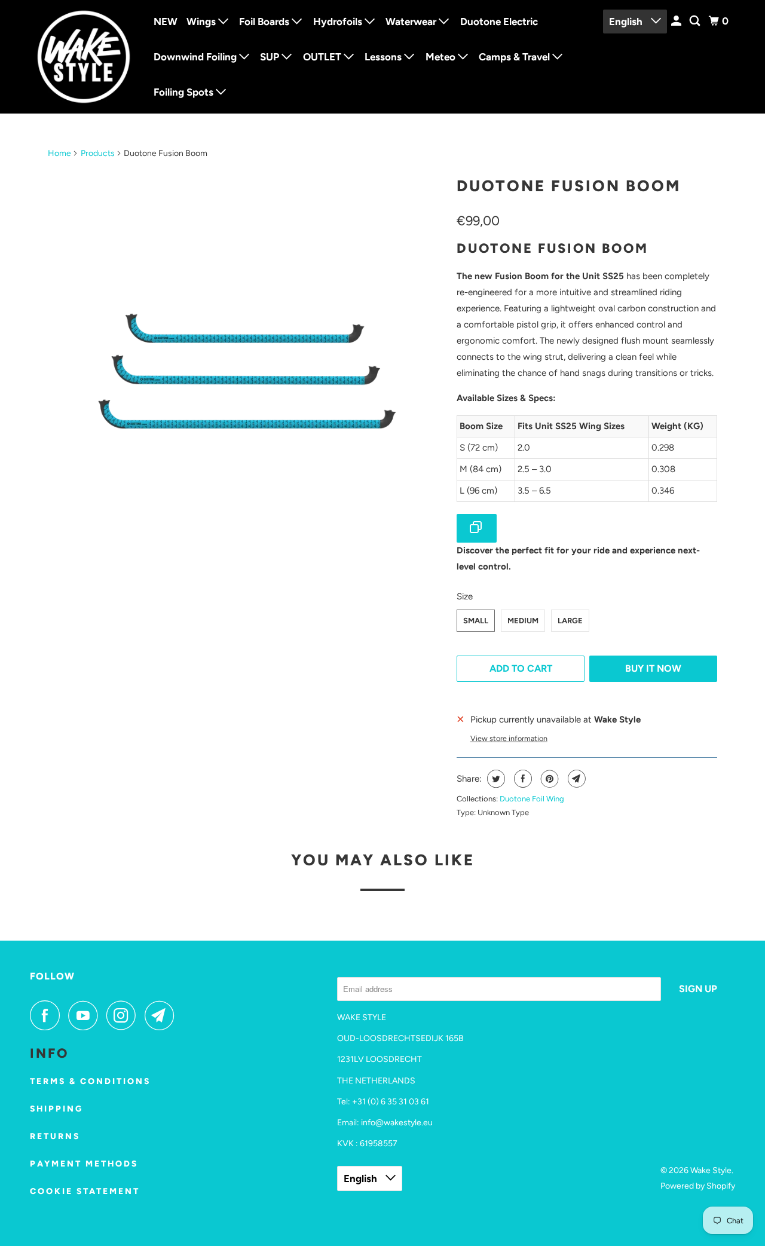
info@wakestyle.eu (397, 1123)
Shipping (56, 1109)
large (570, 620)
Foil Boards (265, 21)
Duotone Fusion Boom (569, 185)
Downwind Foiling (196, 57)
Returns (55, 1136)
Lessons (384, 57)
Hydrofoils (339, 21)
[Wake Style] (83, 57)
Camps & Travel (515, 57)
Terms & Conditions (90, 1081)
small (475, 620)
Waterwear (412, 21)
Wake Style (711, 1170)
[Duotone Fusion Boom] (246, 368)
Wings (202, 21)
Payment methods (84, 1164)
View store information (508, 738)
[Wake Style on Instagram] (124, 1015)
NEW (166, 21)
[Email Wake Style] (162, 1015)
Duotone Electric (499, 21)
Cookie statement (85, 1191)
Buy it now (653, 668)
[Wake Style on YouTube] (86, 1015)
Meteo (442, 57)
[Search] (695, 21)
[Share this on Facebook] (521, 779)
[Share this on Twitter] (494, 779)
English (627, 21)
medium (522, 620)
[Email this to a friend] (575, 779)
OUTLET (323, 57)
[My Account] (677, 21)
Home (59, 153)
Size (465, 596)
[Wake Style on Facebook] (48, 1015)
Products (98, 153)
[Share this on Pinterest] (548, 779)
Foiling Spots (185, 92)
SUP (270, 57)
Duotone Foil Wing (532, 798)
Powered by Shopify (697, 1186)
